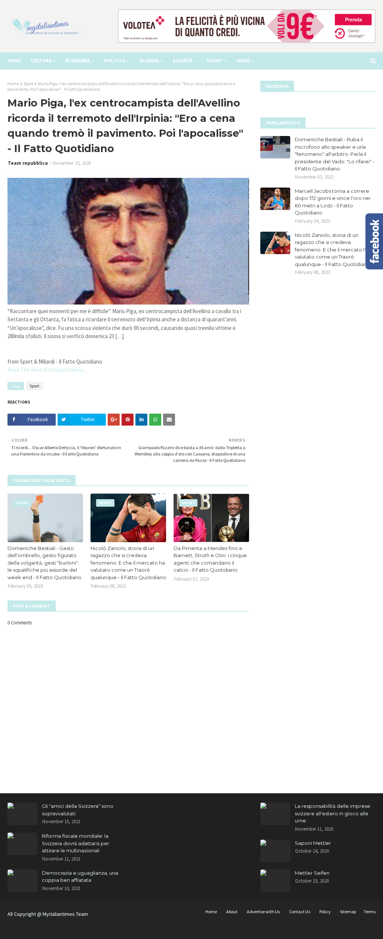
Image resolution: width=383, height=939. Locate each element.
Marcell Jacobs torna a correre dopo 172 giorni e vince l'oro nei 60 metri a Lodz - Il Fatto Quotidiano (332, 202)
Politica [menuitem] (114, 61)
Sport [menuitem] (214, 61)
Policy (325, 911)
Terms (370, 911)
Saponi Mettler (313, 843)
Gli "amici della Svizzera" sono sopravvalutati (77, 809)
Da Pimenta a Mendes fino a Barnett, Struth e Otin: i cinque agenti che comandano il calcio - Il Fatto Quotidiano (210, 559)
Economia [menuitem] (77, 61)
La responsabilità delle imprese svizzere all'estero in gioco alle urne (332, 813)
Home (13, 83)
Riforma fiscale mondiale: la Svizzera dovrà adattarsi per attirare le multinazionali (75, 843)
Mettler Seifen (312, 873)
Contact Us (299, 911)
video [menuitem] (244, 61)
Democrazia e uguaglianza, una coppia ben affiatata (80, 876)
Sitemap (348, 911)
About (232, 911)
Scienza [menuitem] (149, 61)
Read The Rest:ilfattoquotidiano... (46, 369)
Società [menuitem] (182, 61)
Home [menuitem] (14, 61)
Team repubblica (28, 163)
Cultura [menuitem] (41, 61)
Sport (28, 83)
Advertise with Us (263, 911)
